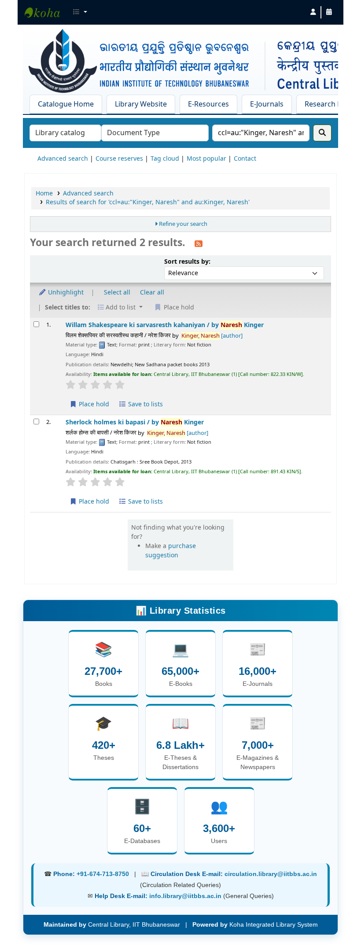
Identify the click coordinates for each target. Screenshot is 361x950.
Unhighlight (65, 292)
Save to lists (144, 404)
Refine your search (183, 224)
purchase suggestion (170, 550)
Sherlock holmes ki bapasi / (135, 422)
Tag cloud (165, 158)
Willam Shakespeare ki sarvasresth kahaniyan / (165, 325)
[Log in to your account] (313, 12)
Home (44, 193)
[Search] (322, 133)
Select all (117, 292)
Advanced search (62, 158)
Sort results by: (187, 261)
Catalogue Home (66, 104)
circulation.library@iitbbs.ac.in (271, 873)
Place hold (93, 404)
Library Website (141, 104)
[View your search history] (328, 12)
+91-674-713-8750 (103, 873)
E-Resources (208, 104)
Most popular (206, 158)
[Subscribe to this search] (198, 243)
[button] (80, 12)
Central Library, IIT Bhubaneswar (47, 12)
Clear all (152, 292)
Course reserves (119, 158)
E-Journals (267, 104)
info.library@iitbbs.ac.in (186, 895)
